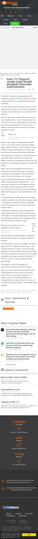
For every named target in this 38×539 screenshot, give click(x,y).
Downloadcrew (23, 522)
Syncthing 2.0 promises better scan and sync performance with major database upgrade (20, 345)
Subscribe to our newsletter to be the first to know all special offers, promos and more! (21, 489)
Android (25, 19)
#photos (14, 292)
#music (8, 292)
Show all (35, 27)
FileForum (12, 522)
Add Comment (8, 308)
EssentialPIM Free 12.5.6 (10, 389)
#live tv (12, 290)
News (15, 24)
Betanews (23, 520)
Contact (18, 513)
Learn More (16, 537)
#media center (26, 290)
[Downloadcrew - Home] (9, 3)
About (8, 513)
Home (1, 73)
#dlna (3, 290)
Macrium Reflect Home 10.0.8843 (14, 377)
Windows (10, 16)
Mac (20, 16)
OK (29, 535)
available (4, 285)
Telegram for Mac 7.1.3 (10, 402)
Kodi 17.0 (29, 96)
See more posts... (11, 364)
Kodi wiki (28, 267)
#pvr (19, 292)
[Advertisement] (19, 51)
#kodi (7, 290)
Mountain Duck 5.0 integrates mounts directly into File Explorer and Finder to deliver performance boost (21, 356)
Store (5, 24)
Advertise (22, 516)
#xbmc (29, 292)
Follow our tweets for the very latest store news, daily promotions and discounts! (20, 481)
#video (24, 292)
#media (18, 290)
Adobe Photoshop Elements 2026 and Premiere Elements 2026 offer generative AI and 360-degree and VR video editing (21, 332)
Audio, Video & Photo (18, 27)
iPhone (6, 19)
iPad (15, 19)
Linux (29, 16)
